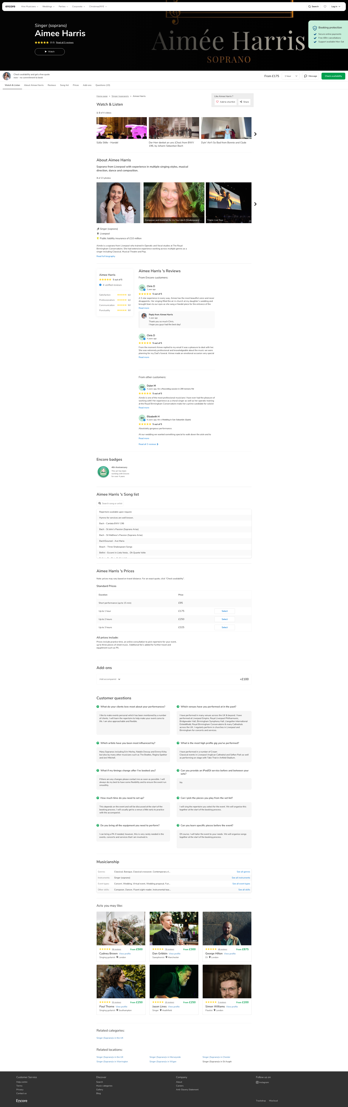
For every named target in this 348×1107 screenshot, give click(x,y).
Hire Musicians (28, 6)
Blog (98, 1093)
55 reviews (116, 1002)
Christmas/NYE (96, 6)
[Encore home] (10, 6)
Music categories (104, 1085)
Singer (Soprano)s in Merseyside (165, 1057)
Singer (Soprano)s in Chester (216, 1057)
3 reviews (222, 1002)
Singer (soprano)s (120, 96)
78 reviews (169, 949)
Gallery (99, 1089)
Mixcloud (273, 1100)
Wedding (127, 883)
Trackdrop (261, 1100)
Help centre (21, 1082)
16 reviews (169, 1002)
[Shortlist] (325, 6)
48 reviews (222, 949)
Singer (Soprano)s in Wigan (163, 1061)
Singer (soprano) (122, 877)
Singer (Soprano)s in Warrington (112, 1061)
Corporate (77, 6)
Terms (19, 1085)
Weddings (47, 6)
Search (315, 6)
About (179, 1082)
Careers (180, 1085)
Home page (102, 96)
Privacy (19, 1089)
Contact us (21, 1093)
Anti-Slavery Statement (187, 1089)
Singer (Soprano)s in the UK (110, 1037)
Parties (62, 6)
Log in (334, 6)
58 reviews (116, 949)
